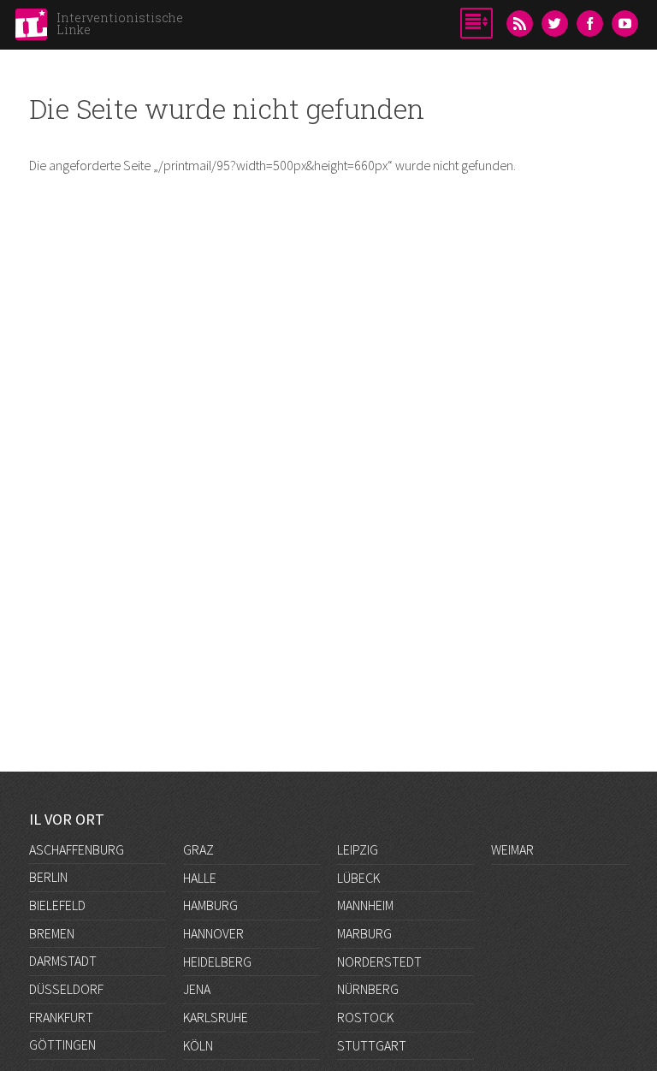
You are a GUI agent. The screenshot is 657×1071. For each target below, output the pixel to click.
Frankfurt (61, 1017)
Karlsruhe (215, 1017)
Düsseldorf (66, 988)
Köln (198, 1045)
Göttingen (62, 1044)
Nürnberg (368, 988)
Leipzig (357, 849)
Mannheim (365, 905)
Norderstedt (379, 961)
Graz (198, 849)
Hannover (213, 933)
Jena (196, 988)
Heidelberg (217, 961)
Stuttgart (371, 1045)
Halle (199, 877)
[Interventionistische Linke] (31, 29)
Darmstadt (63, 960)
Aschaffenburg (76, 849)
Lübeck (358, 877)
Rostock (365, 1017)
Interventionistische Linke (119, 23)
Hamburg (210, 905)
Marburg (364, 933)
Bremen (51, 933)
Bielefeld (57, 905)
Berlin (48, 876)
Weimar (512, 849)
